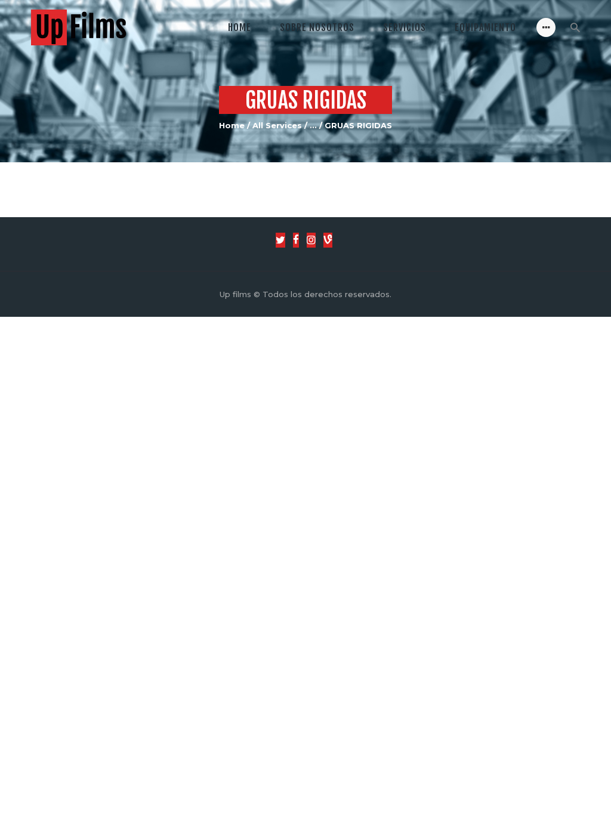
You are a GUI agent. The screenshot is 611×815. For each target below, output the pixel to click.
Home (232, 125)
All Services (277, 125)
